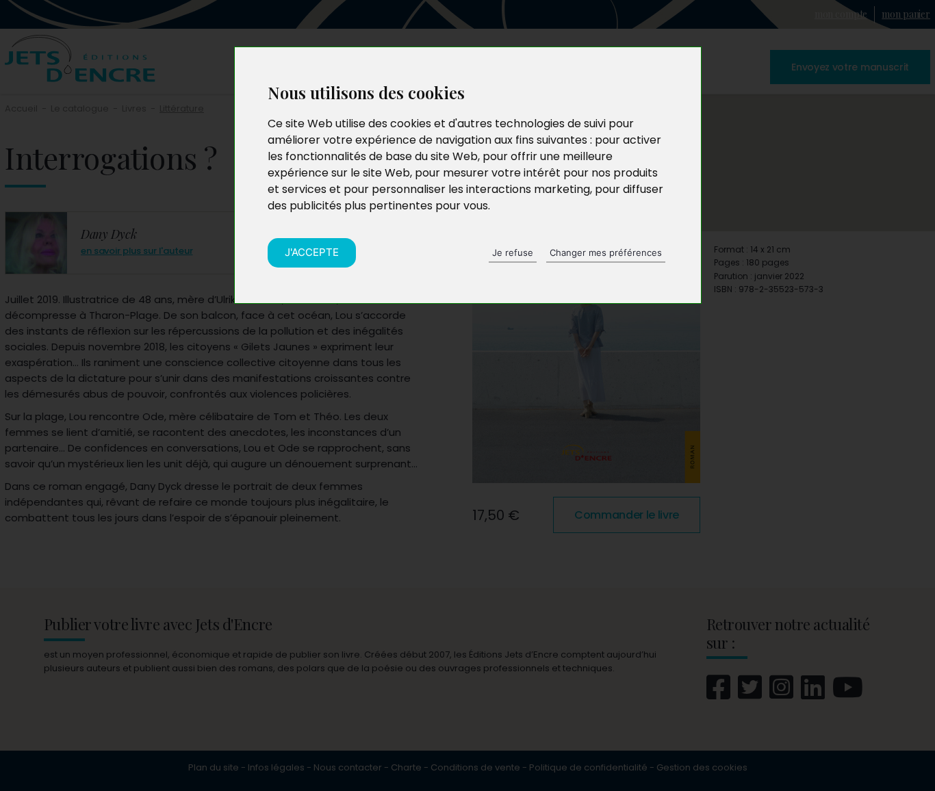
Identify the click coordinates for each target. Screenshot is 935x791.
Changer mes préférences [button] (606, 252)
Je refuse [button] (512, 252)
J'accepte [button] (312, 252)
